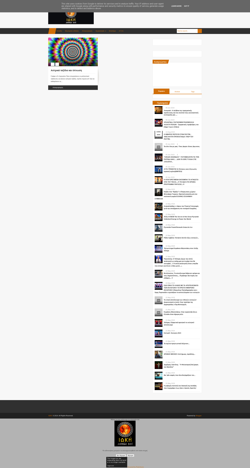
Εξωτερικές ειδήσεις (72, 31)
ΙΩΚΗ (50, 416)
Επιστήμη (112, 31)
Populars (161, 91)
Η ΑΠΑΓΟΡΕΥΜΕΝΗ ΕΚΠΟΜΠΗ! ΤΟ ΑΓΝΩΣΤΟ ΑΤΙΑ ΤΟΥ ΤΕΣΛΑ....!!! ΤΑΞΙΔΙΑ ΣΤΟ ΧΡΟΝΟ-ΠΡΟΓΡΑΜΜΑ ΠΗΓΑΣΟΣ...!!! (181, 182)
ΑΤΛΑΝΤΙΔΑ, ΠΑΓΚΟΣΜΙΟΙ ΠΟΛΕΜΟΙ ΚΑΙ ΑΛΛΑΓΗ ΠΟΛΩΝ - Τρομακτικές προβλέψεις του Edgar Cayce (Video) (181, 124)
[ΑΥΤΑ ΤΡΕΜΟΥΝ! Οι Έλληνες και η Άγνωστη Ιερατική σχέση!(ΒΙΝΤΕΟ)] (158, 169)
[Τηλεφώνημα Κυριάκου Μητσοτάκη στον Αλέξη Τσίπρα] (158, 249)
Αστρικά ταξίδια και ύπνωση (66, 70)
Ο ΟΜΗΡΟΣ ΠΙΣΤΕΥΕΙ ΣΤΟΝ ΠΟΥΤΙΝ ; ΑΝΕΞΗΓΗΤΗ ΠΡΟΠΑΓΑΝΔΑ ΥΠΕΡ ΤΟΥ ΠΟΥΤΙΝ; (178, 136)
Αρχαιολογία (100, 31)
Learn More (176, 6)
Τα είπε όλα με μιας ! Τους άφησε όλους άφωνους (182, 146)
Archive (177, 92)
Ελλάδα (59, 31)
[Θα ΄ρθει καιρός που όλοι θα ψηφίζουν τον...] (158, 376)
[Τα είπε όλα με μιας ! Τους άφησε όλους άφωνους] (158, 147)
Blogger (199, 416)
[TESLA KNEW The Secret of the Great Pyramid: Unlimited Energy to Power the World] (158, 217)
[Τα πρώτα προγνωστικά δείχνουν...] (158, 344)
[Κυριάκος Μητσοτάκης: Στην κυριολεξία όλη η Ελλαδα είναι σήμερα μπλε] (158, 312)
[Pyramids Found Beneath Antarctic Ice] (158, 228)
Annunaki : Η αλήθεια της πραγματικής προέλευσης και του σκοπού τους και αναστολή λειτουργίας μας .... (181, 113)
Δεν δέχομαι (121, 455)
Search (200, 31)
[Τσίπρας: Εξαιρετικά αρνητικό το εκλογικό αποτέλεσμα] (158, 323)
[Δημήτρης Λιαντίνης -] (158, 365)
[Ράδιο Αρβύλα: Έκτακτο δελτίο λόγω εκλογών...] (158, 238)
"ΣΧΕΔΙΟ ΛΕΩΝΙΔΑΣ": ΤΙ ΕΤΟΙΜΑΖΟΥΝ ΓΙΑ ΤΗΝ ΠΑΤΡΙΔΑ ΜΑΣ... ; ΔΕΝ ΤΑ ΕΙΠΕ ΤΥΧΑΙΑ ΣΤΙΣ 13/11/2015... (181, 159)
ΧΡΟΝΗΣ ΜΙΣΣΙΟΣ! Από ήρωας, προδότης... (179, 354)
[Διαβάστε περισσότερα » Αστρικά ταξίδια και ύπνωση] (70, 41)
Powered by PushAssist (136, 467)
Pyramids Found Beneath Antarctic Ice (178, 227)
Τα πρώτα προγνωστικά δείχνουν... (176, 344)
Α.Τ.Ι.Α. (121, 31)
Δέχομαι (130, 455)
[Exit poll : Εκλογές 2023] (158, 333)
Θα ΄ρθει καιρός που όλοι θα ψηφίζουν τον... (179, 375)
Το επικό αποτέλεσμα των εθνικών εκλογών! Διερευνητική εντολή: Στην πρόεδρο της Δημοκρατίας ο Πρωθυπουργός (180, 302)
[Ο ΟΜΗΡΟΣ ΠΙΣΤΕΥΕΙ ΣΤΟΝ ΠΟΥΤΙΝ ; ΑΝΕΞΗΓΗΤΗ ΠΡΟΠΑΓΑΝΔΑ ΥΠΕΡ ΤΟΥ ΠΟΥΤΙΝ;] (158, 135)
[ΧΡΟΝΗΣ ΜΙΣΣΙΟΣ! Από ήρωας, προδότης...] (158, 354)
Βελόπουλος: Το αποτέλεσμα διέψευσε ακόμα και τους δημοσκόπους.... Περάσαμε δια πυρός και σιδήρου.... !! (182, 275)
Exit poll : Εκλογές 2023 (172, 333)
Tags (193, 92)
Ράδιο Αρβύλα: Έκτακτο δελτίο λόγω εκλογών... (181, 238)
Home (52, 31)
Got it (186, 6)
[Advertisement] (154, 13)
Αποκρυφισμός (87, 31)
